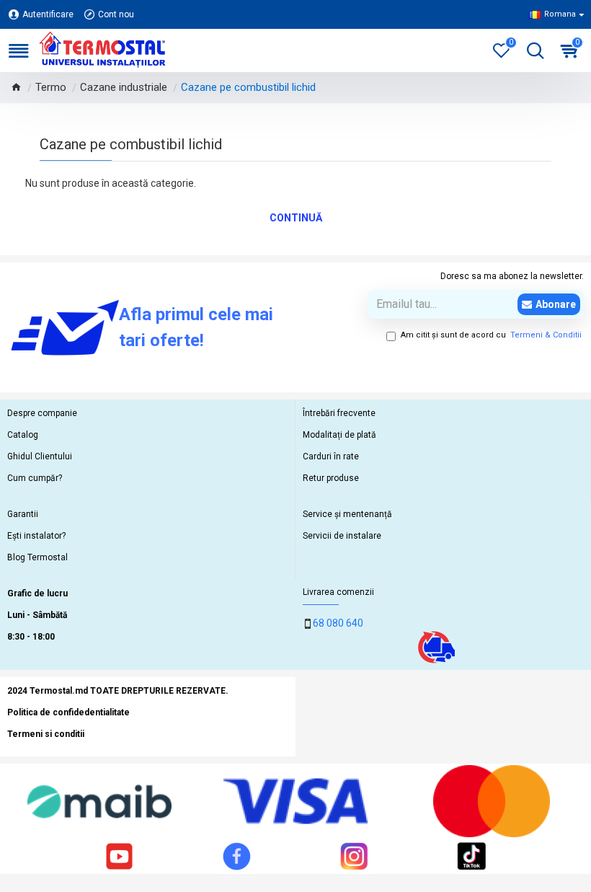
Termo (50, 87)
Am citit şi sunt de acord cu (491, 335)
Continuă (296, 218)
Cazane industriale (123, 87)
